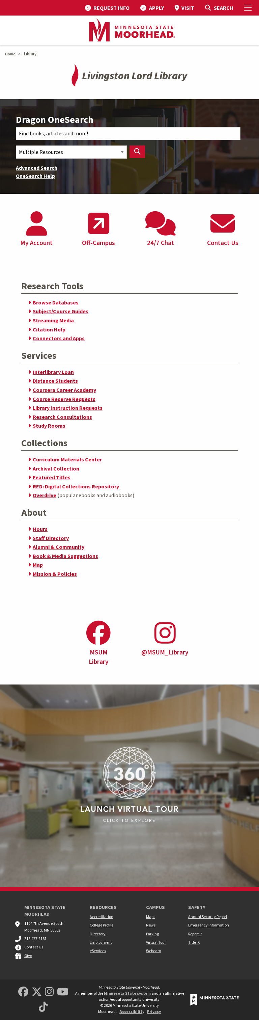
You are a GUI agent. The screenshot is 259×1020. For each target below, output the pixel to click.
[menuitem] (107, 8)
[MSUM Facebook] (23, 992)
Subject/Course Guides (60, 311)
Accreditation (101, 917)
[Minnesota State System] (214, 999)
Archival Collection (56, 469)
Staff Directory (51, 538)
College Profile (101, 925)
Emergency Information (208, 925)
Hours (40, 529)
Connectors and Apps (59, 338)
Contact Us (33, 947)
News (150, 925)
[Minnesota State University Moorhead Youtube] (62, 992)
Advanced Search (36, 168)
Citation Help (49, 329)
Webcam (153, 951)
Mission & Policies (55, 574)
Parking (152, 934)
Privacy (154, 1012)
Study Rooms (49, 426)
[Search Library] (137, 151)
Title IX (194, 942)
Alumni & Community (58, 547)
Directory (98, 934)
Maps (150, 917)
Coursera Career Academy (64, 390)
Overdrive (44, 495)
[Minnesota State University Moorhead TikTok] (43, 1007)
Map (38, 565)
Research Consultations (62, 417)
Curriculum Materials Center (67, 459)
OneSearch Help (35, 176)
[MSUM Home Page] (129, 30)
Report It (195, 934)
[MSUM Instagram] (49, 992)
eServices (98, 951)
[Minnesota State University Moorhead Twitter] (37, 992)
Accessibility (131, 1012)
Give (28, 956)
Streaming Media (53, 320)
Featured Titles (51, 477)
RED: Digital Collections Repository (76, 486)
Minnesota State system (127, 993)
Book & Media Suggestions (65, 556)
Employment (101, 942)
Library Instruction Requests (68, 408)
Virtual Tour (156, 942)
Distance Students (55, 381)
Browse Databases (56, 302)
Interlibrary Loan (53, 372)
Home (10, 54)
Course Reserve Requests (64, 399)
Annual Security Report (207, 917)
